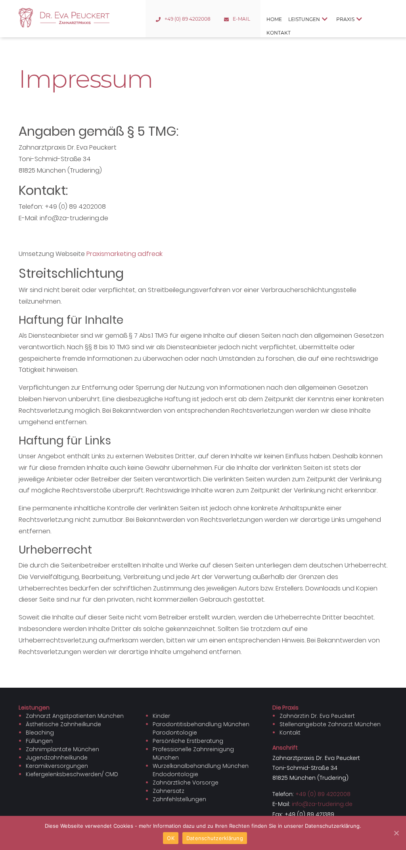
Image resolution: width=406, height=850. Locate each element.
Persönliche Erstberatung (188, 741)
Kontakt (290, 733)
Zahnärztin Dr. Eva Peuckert (317, 716)
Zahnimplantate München (62, 749)
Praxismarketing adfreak (124, 253)
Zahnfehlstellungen (179, 799)
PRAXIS (345, 19)
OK (170, 838)
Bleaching (40, 733)
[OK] (396, 833)
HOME (274, 19)
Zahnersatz (168, 791)
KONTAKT (278, 33)
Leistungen (34, 708)
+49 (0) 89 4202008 (188, 19)
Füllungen (39, 741)
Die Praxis (285, 708)
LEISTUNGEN (304, 19)
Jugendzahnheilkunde (57, 758)
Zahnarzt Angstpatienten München (75, 716)
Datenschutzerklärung (214, 838)
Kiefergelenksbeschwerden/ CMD (72, 774)
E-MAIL (241, 19)
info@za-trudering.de (322, 804)
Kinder (161, 716)
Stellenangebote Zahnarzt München (330, 724)
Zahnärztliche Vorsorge (185, 783)
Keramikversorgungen (57, 766)
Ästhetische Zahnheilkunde (63, 724)
